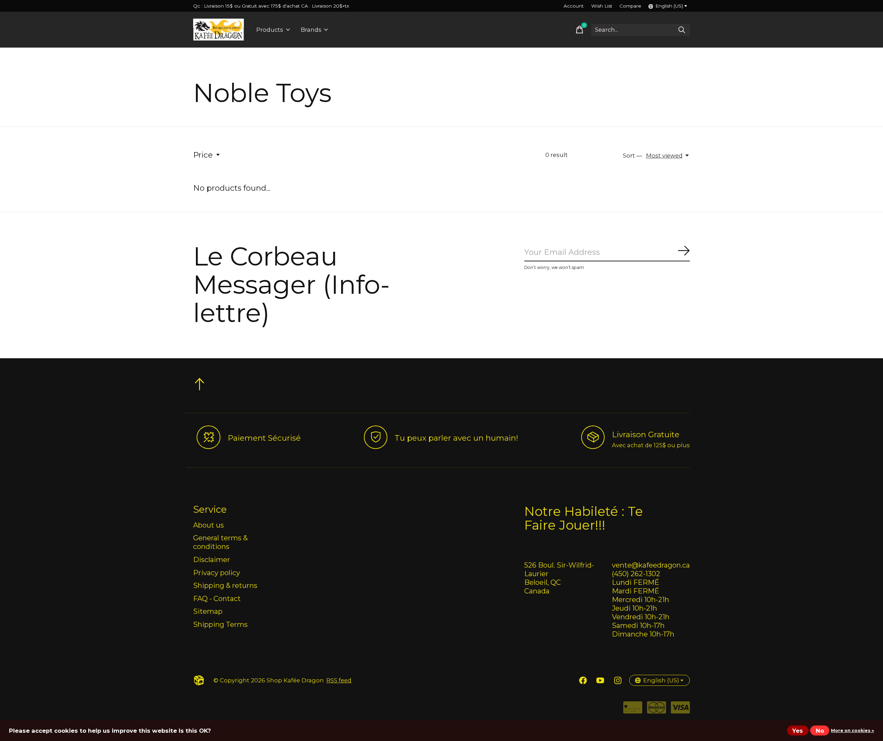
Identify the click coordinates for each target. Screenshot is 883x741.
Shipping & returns (225, 585)
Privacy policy (216, 572)
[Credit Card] (632, 710)
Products (269, 29)
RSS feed (338, 680)
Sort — (632, 155)
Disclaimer (211, 559)
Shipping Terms (220, 624)
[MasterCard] (656, 710)
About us (208, 525)
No (820, 730)
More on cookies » (852, 730)
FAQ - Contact (217, 598)
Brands (311, 29)
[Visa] (680, 710)
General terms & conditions (220, 542)
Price (203, 155)
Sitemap (207, 611)
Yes (797, 730)
